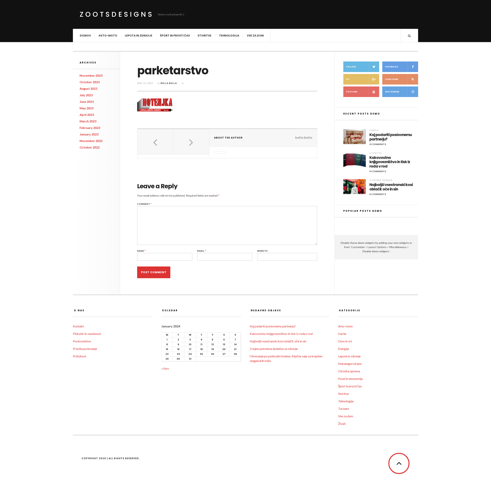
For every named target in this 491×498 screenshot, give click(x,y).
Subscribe (391, 79)
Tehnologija (229, 35)
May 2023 (86, 108)
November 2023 (91, 75)
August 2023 (88, 88)
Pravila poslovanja (85, 348)
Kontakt (78, 326)
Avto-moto (108, 35)
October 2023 (90, 82)
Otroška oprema (380, 180)
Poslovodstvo (82, 341)
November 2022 (91, 141)
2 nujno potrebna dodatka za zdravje (274, 348)
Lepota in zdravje (138, 35)
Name (141, 251)
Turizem (343, 408)
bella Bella (169, 83)
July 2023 (86, 95)
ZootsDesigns (117, 14)
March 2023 (88, 121)
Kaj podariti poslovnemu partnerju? (390, 137)
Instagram (392, 91)
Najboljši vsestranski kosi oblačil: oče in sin (391, 187)
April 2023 (87, 114)
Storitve (204, 35)
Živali (341, 423)
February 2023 (90, 127)
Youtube (351, 91)
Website (262, 251)
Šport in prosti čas (175, 35)
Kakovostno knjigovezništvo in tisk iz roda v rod (389, 162)
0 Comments (377, 144)
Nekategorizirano (350, 363)
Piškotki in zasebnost (87, 333)
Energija (343, 348)
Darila (373, 130)
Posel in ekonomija (350, 378)
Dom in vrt (345, 341)
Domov (85, 35)
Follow (351, 66)
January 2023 (89, 134)
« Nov (165, 368)
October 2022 (90, 147)
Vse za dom (255, 35)
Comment (144, 204)
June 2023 (87, 101)
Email (201, 251)
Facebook (391, 66)
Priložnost (79, 356)
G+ (348, 79)
